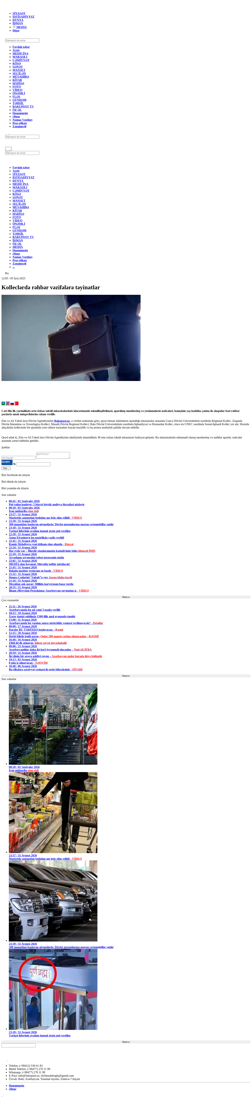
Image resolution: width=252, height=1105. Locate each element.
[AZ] (3, 404)
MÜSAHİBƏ (21, 76)
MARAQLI (20, 56)
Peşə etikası (20, 123)
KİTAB (17, 80)
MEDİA (21, 27)
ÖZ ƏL (17, 109)
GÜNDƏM (19, 99)
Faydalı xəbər (21, 46)
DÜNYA (18, 20)
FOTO (17, 86)
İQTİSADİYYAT (23, 16)
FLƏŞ (16, 96)
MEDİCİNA (20, 53)
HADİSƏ (18, 83)
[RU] (12, 404)
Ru (7, 273)
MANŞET (19, 70)
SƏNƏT (18, 66)
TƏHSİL (18, 103)
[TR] (16, 404)
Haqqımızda (20, 113)
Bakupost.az (62, 420)
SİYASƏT (19, 13)
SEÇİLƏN (19, 73)
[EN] (8, 404)
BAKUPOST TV (23, 106)
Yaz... (6, 468)
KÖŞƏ (17, 63)
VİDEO (17, 90)
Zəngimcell (19, 126)
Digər (16, 30)
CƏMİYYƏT (21, 60)
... (14, 266)
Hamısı (126, 597)
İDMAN (18, 23)
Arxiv (16, 50)
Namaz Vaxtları (22, 119)
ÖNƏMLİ (19, 93)
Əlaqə (16, 116)
